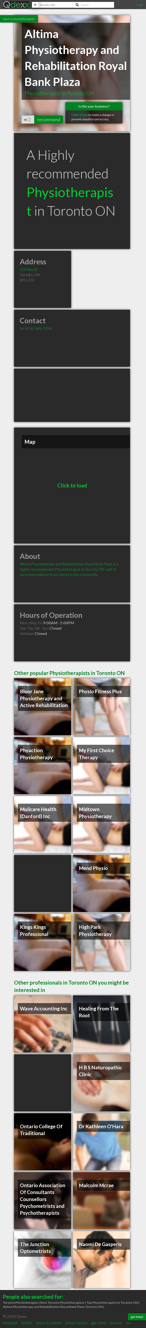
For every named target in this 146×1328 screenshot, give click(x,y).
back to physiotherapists (19, 19)
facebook (10, 1322)
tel (36, 328)
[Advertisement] (72, 395)
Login (139, 4)
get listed (98, 1322)
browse (116, 1322)
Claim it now (79, 114)
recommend (48, 119)
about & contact (49, 1322)
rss (128, 1322)
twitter (27, 1322)
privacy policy (76, 1322)
